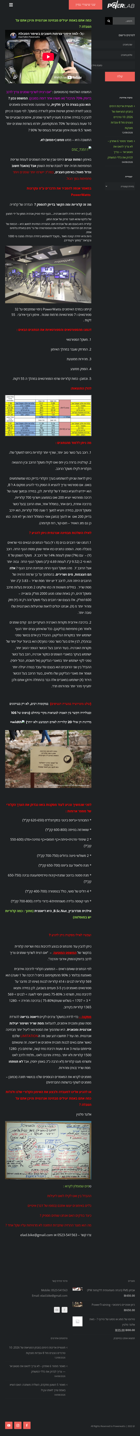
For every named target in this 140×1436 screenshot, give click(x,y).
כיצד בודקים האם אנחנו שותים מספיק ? (65, 1215)
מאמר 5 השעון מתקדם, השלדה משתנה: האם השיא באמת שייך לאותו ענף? (37, 1387)
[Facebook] (64, 1310)
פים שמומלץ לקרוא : (76, 1186)
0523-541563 (59, 1290)
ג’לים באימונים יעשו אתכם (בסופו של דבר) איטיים (59, 1205)
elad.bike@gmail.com (53, 1296)
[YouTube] (57, 1310)
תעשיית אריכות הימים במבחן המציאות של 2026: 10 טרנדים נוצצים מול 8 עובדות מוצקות (121, 117)
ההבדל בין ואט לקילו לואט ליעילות (69, 1196)
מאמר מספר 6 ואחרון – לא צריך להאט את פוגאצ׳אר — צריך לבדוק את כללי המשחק (37, 1368)
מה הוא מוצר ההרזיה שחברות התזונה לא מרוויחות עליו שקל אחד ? (48, 1225)
